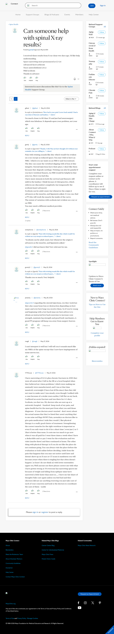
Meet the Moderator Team (14, 554)
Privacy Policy (21, 618)
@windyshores (41, 230)
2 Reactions (46, 210)
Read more (97, 285)
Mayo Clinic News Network (87, 545)
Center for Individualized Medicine (53, 550)
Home (17, 14)
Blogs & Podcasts (52, 14)
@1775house (39, 373)
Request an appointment (100, 197)
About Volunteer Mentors (14, 559)
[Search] (27, 5)
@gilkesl (35, 108)
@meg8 (34, 341)
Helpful (31, 80)
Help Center (94, 14)
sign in (35, 512)
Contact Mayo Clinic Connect (15, 577)
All (105, 26)
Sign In (103, 5)
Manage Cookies (32, 618)
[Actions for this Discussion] (78, 79)
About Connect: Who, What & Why (92, 134)
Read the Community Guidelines (94, 245)
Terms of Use (10, 618)
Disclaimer (9, 568)
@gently (35, 144)
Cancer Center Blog (48, 545)
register (44, 512)
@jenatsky (37, 298)
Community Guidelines (13, 563)
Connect (14, 3)
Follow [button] (102, 32)
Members (79, 14)
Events (67, 14)
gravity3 (34, 50)
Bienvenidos (97, 361)
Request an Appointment (89, 594)
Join (92, 5)
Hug (37, 80)
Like (25, 80)
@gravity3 (37, 267)
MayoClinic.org (10, 603)
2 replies (28, 221)
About (8, 545)
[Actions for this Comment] (76, 129)
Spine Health (13, 24)
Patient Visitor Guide (48, 559)
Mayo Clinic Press (47, 554)
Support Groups (32, 14)
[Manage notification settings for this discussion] (74, 79)
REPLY (27, 135)
